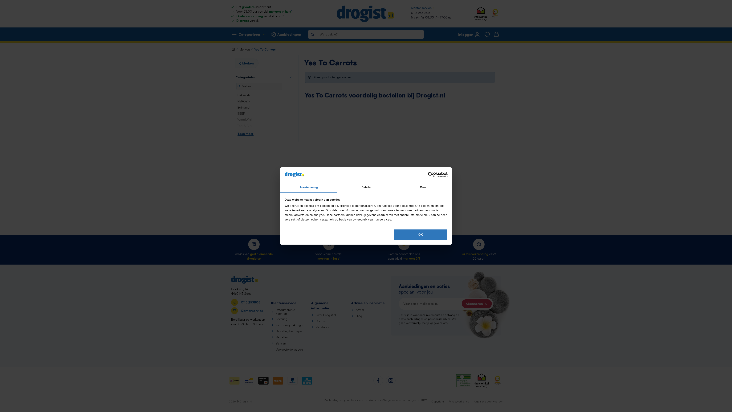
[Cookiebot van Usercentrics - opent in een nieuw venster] (431, 175)
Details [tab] (366, 187)
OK (420, 234)
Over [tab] (423, 187)
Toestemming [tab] (309, 187)
